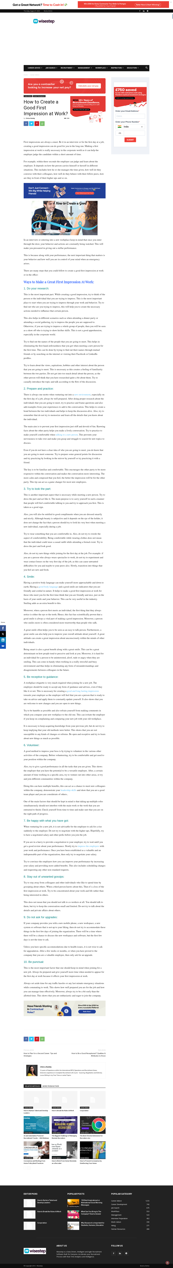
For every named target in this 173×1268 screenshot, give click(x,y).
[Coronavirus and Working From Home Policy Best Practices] (36, 1150)
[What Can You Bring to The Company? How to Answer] (73, 1214)
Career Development (39, 96)
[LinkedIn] (3, 640)
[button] (146, 68)
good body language (48, 586)
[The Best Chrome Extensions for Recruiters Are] (93, 1125)
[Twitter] (31, 123)
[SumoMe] (3, 646)
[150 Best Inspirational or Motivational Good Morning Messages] (73, 1203)
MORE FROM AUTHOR (51, 1086)
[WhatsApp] (42, 123)
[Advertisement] (106, 21)
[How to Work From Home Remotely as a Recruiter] (64, 1150)
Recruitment (67, 68)
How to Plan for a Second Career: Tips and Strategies (40, 1054)
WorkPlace (100, 68)
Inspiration (116, 68)
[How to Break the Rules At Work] (64, 1100)
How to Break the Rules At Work (63, 1110)
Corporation (84, 1110)
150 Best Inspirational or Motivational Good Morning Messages (91, 1202)
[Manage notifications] (167, 1263)
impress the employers (88, 846)
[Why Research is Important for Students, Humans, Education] (73, 1226)
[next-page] (28, 1168)
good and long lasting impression (83, 691)
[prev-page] (25, 1168)
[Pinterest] (36, 123)
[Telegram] (147, 11)
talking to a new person (67, 434)
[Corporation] (93, 1100)
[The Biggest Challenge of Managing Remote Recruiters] (64, 1125)
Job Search (50, 68)
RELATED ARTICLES (32, 1086)
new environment (82, 394)
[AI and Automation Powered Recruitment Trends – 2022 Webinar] (36, 1125)
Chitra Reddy (30, 118)
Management (84, 68)
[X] (3, 634)
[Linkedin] (143, 11)
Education (132, 68)
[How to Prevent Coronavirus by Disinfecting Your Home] (93, 1150)
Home (26, 75)
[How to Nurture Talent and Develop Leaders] (36, 1100)
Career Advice (34, 68)
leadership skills (68, 790)
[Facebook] (140, 11)
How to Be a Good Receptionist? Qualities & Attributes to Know (89, 1054)
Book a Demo (48, 11)
